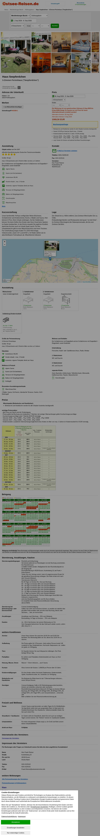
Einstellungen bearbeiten (15, 828)
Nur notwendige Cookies (15, 833)
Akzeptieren (16, 822)
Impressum (22, 816)
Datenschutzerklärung (9, 816)
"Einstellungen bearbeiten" (39, 807)
